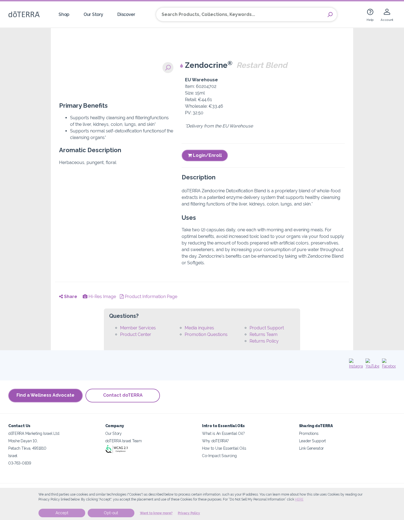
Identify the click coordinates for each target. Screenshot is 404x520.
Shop (64, 14)
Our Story (93, 14)
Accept (62, 513)
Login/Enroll (207, 155)
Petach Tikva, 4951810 (27, 448)
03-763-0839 (19, 463)
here (299, 499)
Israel (12, 455)
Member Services (138, 327)
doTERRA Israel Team (123, 440)
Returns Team (264, 334)
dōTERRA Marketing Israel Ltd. (34, 433)
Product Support (267, 327)
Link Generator (311, 448)
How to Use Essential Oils (224, 448)
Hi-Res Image (101, 296)
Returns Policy (264, 341)
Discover (126, 14)
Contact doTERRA (123, 395)
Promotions (309, 433)
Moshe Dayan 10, (23, 440)
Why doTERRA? (215, 440)
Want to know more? (156, 513)
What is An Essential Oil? (223, 433)
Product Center (135, 334)
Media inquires (199, 327)
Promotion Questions (206, 334)
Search (330, 14)
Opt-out (111, 513)
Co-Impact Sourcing (219, 455)
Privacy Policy (189, 513)
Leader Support (312, 440)
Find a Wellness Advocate (45, 395)
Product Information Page (150, 296)
